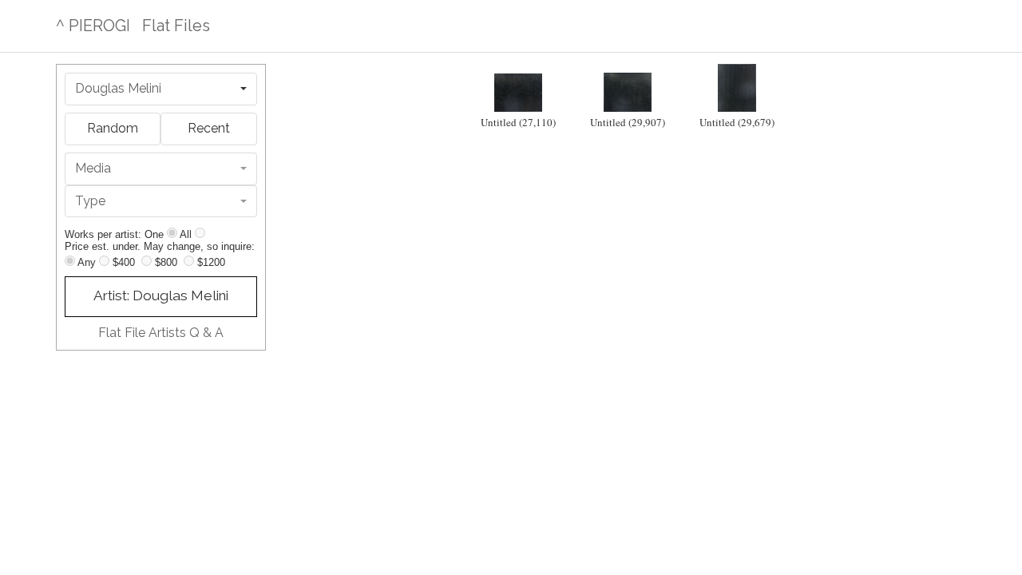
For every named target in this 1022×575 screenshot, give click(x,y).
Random (112, 128)
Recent (209, 128)
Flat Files (176, 25)
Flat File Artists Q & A (161, 332)
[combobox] (161, 89)
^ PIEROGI (93, 25)
